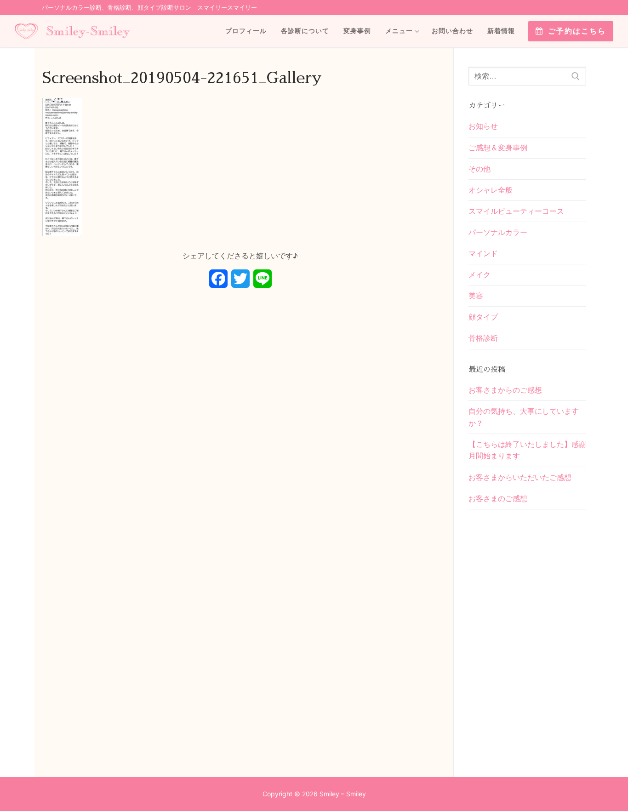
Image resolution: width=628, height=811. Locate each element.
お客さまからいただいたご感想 (519, 477)
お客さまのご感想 (497, 498)
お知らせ (483, 126)
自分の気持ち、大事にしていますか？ (523, 417)
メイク (479, 274)
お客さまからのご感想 (505, 389)
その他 (479, 168)
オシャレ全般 (490, 189)
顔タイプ (483, 316)
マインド (483, 253)
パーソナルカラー (497, 232)
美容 (475, 295)
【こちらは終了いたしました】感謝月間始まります (527, 450)
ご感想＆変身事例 (497, 147)
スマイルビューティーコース (516, 211)
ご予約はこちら (575, 30)
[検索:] (527, 76)
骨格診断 (483, 338)
